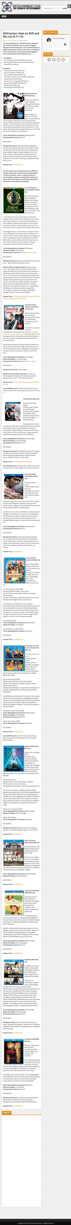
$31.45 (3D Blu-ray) (20, 298)
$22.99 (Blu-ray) (27, 296)
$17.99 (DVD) (17, 296)
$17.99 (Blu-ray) (18, 1033)
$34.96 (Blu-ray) (18, 552)
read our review (31, 252)
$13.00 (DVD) (17, 382)
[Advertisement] (35, 24)
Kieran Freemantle (9, 40)
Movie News (17, 40)
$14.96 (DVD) (17, 462)
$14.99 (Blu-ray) (27, 382)
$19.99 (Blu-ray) (27, 462)
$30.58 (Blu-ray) (18, 953)
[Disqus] (21, 1138)
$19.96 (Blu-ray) (18, 639)
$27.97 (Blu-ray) (18, 165)
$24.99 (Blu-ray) (18, 884)
